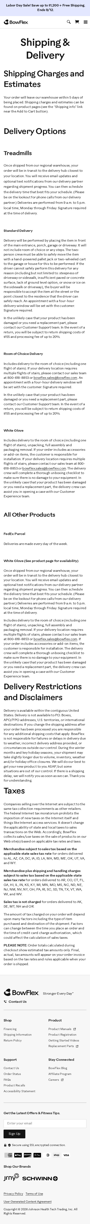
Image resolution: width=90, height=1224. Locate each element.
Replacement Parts (63, 1047)
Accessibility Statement (19, 1091)
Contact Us (11, 1068)
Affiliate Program (59, 1074)
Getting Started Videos (63, 1040)
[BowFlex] (16, 22)
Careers (56, 1080)
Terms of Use (34, 1194)
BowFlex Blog (57, 1068)
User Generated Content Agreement (27, 1201)
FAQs (7, 1080)
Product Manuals (62, 1029)
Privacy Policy (13, 1194)
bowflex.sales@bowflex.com (55, 378)
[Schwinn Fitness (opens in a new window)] (40, 1179)
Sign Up (14, 1134)
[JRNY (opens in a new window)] (11, 1178)
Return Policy (13, 1040)
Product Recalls (14, 1085)
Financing (10, 1029)
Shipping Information (18, 1034)
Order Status (12, 1074)
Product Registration (62, 1034)
